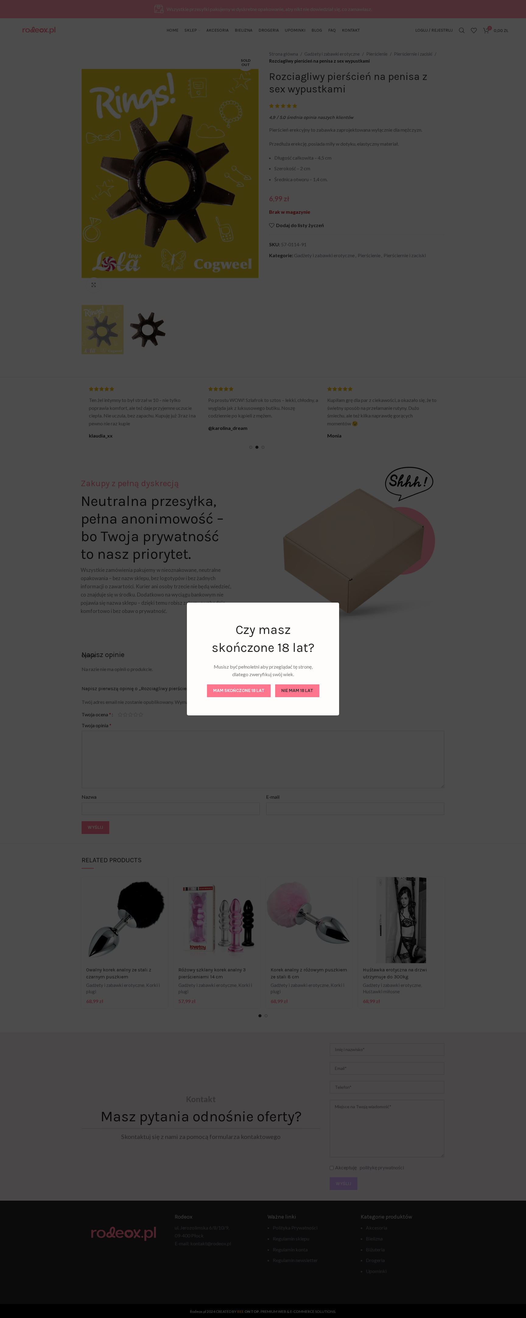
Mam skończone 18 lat (239, 690)
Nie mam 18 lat (297, 690)
